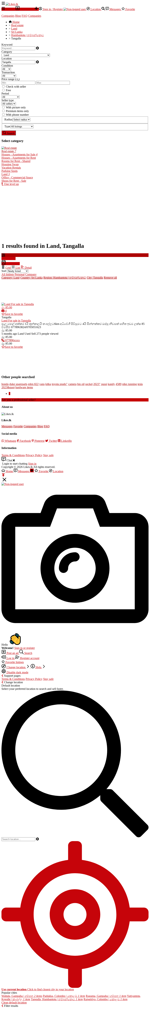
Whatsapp (10, 440)
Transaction (8, 72)
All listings (7, 274)
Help (38, 667)
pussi (104, 384)
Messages (115, 9)
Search (28, 653)
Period (5, 93)
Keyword (6, 44)
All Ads (10, 9)
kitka (48, 384)
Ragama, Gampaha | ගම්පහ (106, 996)
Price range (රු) (10, 79)
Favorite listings (14, 662)
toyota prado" (60, 384)
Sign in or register (24, 647)
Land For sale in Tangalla (16, 320)
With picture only (16, 107)
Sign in (32, 463)
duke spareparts (18, 384)
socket (89, 384)
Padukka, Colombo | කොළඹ (64, 996)
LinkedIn (66, 440)
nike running (129, 384)
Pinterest (39, 440)
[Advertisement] (75, 213)
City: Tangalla (95, 277)
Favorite (130, 9)
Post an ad (12, 653)
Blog (18, 15)
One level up (11, 184)
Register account (29, 658)
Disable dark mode (17, 672)
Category (6, 51)
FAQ (24, 15)
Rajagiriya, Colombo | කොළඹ (106, 999)
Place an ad (27, 9)
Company (31, 274)
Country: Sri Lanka (31, 277)
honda (5, 384)
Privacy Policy (34, 455)
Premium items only (17, 111)
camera (72, 384)
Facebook (25, 440)
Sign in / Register (52, 9)
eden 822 (33, 384)
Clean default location (14, 1002)
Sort (3, 270)
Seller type (7, 100)
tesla (140, 384)
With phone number (17, 114)
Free (8, 90)
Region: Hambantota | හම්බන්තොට (64, 277)
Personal (20, 274)
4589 (118, 384)
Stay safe (48, 455)
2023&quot (8, 387)
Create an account (46, 399)
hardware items (24, 387)
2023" (96, 384)
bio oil (81, 384)
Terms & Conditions (13, 455)
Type (7, 126)
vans (42, 384)
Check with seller (16, 86)
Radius (8, 119)
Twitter (52, 440)
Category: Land (10, 277)
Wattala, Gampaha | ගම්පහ (21, 996)
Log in (10, 658)
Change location (16, 667)
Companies (7, 15)
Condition (7, 65)
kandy (111, 384)
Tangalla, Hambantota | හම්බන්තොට (57, 999)
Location (96, 9)
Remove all (110, 277)
